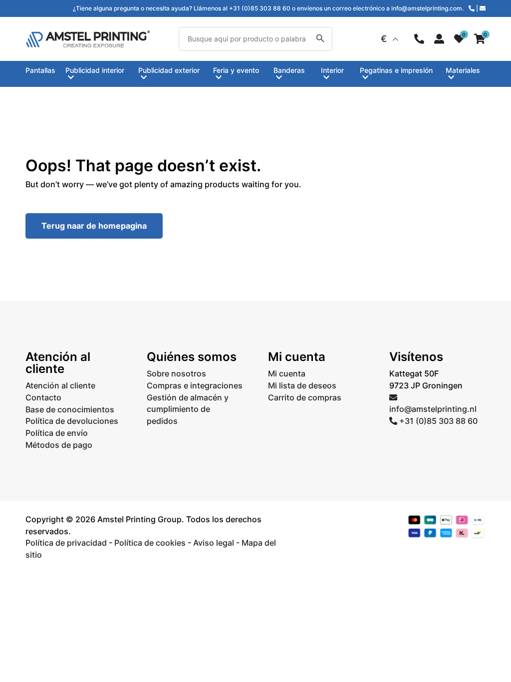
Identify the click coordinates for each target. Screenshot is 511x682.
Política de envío (56, 433)
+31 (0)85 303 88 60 (437, 421)
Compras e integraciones (195, 385)
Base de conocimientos (69, 409)
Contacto (43, 397)
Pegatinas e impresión (396, 70)
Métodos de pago (58, 445)
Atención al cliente (60, 385)
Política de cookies (150, 543)
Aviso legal (213, 543)
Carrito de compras (304, 397)
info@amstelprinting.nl (433, 409)
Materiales (463, 70)
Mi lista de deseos (302, 385)
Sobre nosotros (176, 373)
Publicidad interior (94, 70)
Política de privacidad (66, 543)
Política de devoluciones (71, 421)
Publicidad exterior (169, 70)
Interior (332, 70)
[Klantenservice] (419, 39)
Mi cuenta (286, 373)
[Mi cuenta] (439, 39)
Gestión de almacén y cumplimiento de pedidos (188, 409)
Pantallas (40, 70)
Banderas (289, 70)
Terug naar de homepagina (94, 226)
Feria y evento (236, 70)
